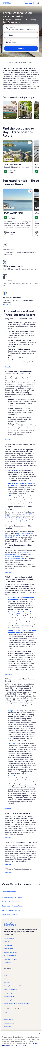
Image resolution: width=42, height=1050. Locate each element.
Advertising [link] (7, 963)
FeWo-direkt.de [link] (8, 1019)
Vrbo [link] (5, 1012)
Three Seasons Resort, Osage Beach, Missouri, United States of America (23, 29)
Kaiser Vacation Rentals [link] (10, 914)
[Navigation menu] (38, 3)
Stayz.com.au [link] (8, 1026)
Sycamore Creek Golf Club (14, 558)
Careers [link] (6, 975)
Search (21, 48)
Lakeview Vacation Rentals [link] (11, 910)
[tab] (9, 891)
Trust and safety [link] (8, 945)
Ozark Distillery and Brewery (19, 555)
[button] (21, 313)
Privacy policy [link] (8, 993)
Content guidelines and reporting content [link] (16, 1003)
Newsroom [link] (7, 982)
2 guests (12, 42)
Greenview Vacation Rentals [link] (12, 898)
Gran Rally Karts (19, 535)
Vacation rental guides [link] (10, 952)
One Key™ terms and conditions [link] (13, 986)
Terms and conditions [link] (10, 989)
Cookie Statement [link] (9, 996)
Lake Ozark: (12, 743)
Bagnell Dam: (13, 470)
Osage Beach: (13, 711)
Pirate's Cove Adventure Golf (15, 518)
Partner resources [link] (9, 949)
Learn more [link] (7, 304)
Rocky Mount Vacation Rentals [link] (12, 906)
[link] (30, 142)
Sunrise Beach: (14, 776)
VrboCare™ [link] (7, 941)
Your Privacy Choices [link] (10, 1000)
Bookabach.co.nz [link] (9, 1023)
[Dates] (21, 35)
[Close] (39, 1033)
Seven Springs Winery (19, 520)
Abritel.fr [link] (6, 1016)
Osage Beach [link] (13, 62)
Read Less (8, 367)
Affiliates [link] (6, 979)
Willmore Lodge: (14, 496)
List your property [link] (9, 938)
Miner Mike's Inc (11, 537)
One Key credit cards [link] (10, 956)
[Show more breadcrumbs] (5, 62)
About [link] (5, 972)
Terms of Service (20, 1045)
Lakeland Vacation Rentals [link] (11, 902)
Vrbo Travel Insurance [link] (10, 959)
